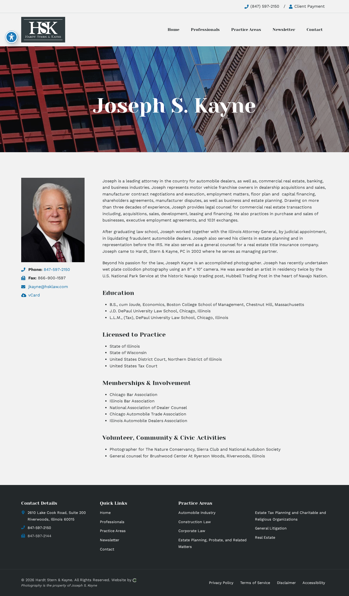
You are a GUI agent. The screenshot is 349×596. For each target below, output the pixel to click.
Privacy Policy (221, 582)
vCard (34, 295)
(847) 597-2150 (264, 6)
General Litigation (271, 528)
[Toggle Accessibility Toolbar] (11, 37)
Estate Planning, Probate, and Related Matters (212, 543)
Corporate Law (191, 531)
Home (105, 513)
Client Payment (309, 6)
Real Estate (265, 537)
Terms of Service (255, 582)
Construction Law (194, 522)
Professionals (112, 522)
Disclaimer (286, 582)
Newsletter (109, 540)
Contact (107, 549)
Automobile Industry (196, 513)
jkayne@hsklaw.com (48, 286)
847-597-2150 (57, 269)
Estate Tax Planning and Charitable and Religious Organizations (290, 516)
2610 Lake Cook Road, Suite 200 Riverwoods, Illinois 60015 (57, 516)
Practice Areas (113, 531)
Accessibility (314, 582)
